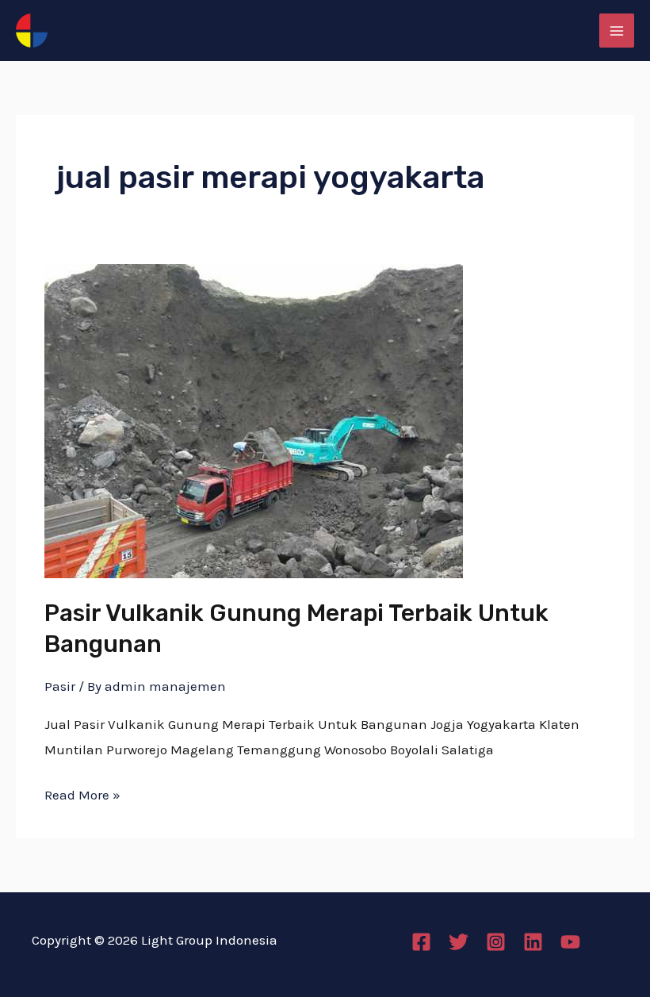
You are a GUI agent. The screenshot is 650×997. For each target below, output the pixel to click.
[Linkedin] (533, 942)
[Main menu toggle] (616, 30)
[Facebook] (421, 942)
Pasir (59, 686)
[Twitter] (458, 942)
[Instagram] (496, 942)
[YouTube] (570, 942)
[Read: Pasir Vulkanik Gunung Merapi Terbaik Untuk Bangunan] (253, 420)
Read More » (82, 793)
